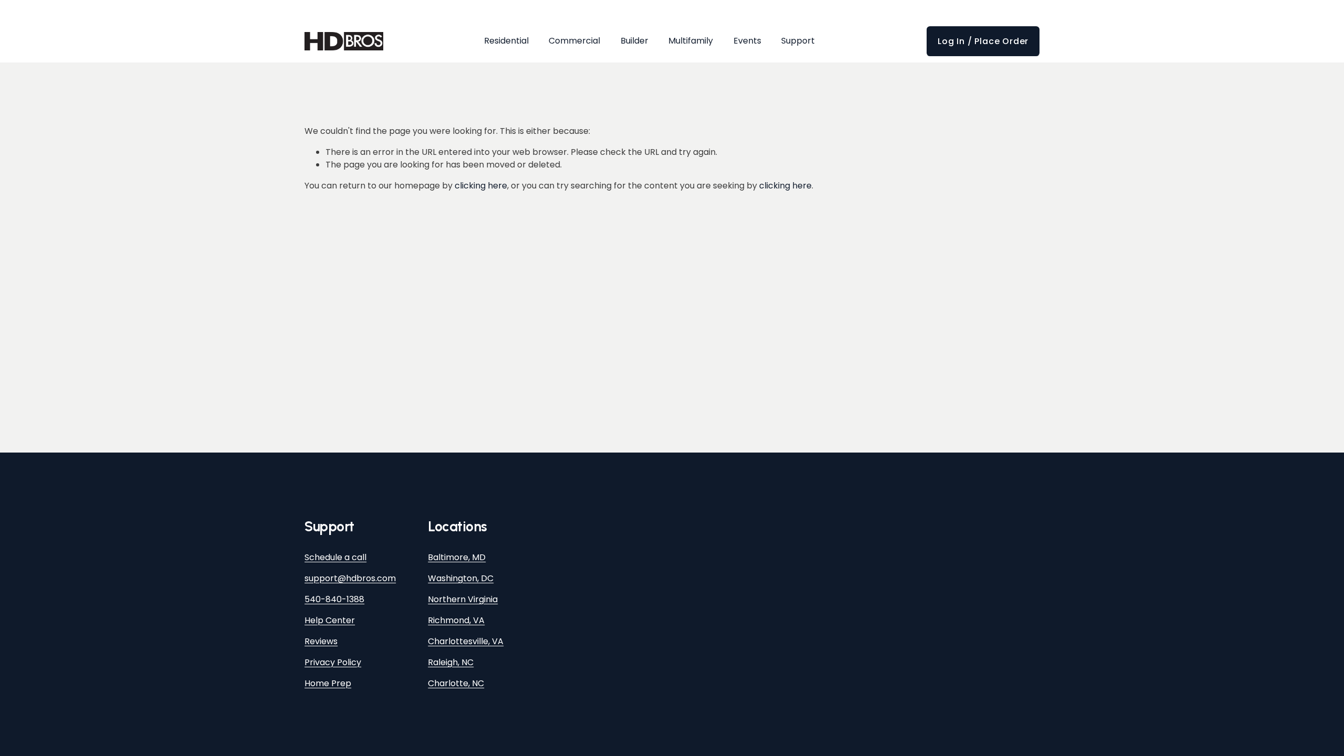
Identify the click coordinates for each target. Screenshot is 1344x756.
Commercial (574, 41)
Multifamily (690, 41)
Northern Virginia (463, 599)
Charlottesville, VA (465, 641)
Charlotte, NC (456, 683)
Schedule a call (335, 557)
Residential (506, 41)
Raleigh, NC (451, 662)
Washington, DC (461, 578)
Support (798, 41)
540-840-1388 (334, 599)
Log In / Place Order (983, 41)
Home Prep (327, 683)
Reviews (321, 641)
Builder (634, 41)
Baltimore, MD (457, 557)
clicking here (481, 186)
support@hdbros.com (350, 578)
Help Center (329, 620)
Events (747, 41)
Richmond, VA (456, 620)
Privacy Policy (332, 662)
